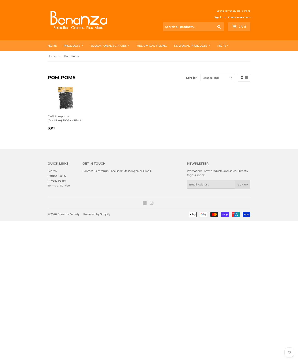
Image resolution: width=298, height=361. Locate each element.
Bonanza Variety (68, 214)
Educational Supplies (109, 45)
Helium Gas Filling (152, 45)
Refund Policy (57, 175)
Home (52, 45)
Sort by (191, 78)
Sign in (218, 17)
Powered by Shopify (96, 214)
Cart (242, 26)
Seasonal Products (191, 45)
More (221, 45)
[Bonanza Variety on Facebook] (145, 203)
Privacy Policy (57, 180)
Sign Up (242, 184)
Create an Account (239, 17)
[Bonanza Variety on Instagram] (152, 203)
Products (72, 45)
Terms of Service (59, 185)
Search (52, 170)
